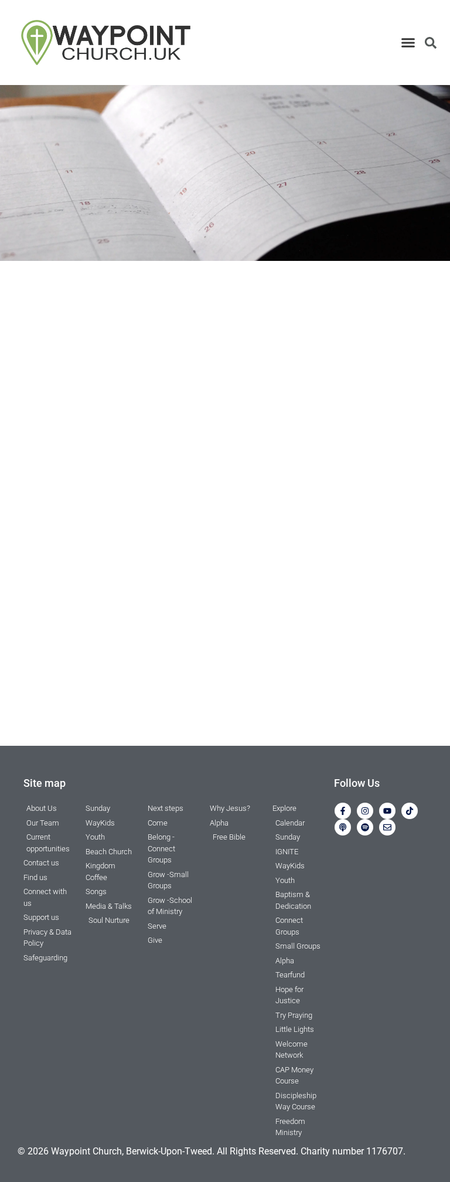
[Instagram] (365, 811)
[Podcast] (343, 827)
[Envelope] (387, 827)
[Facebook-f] (343, 811)
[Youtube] (387, 811)
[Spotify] (365, 827)
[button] (408, 43)
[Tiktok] (409, 811)
